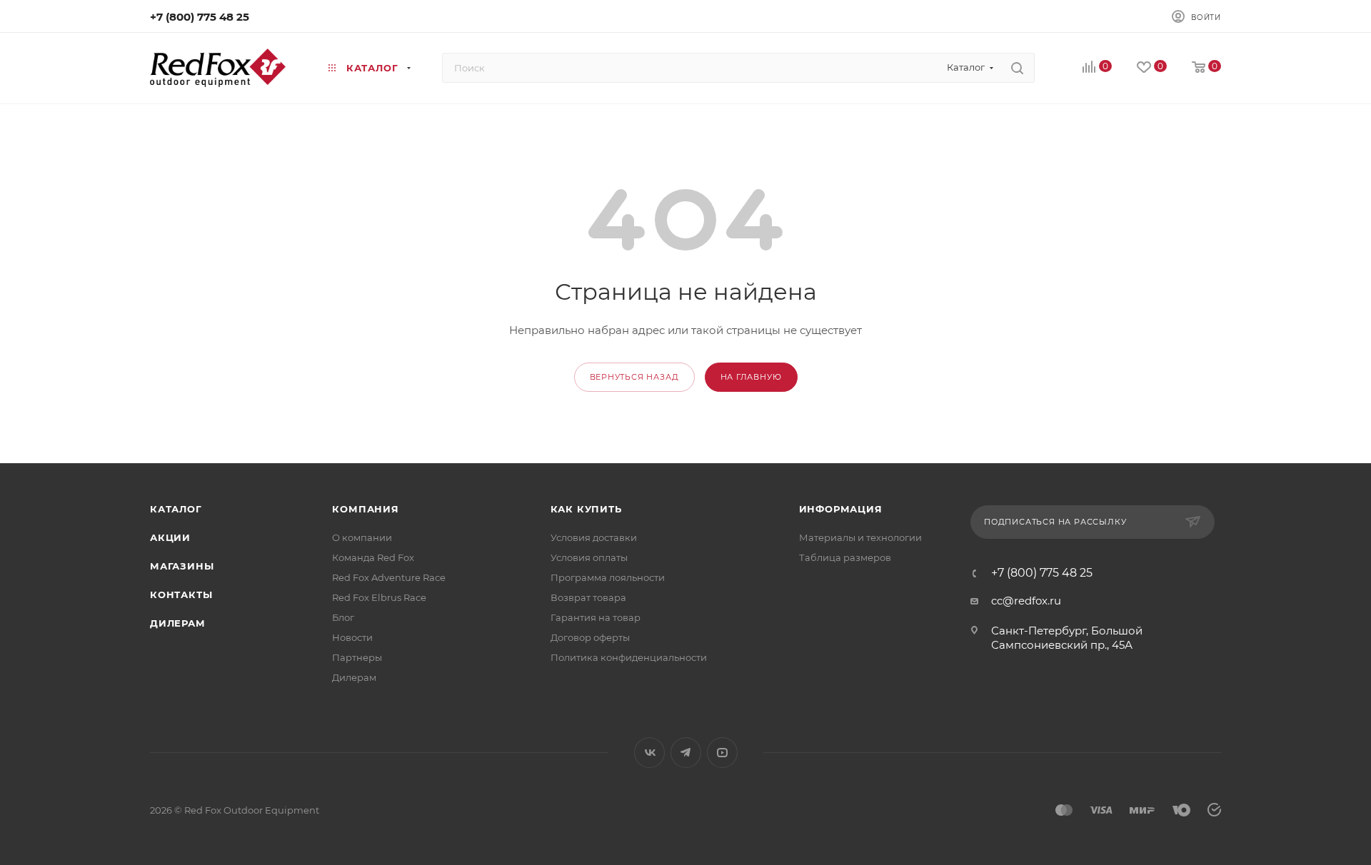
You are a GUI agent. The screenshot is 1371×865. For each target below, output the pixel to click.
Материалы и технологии (860, 537)
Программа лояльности (608, 577)
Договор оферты (590, 637)
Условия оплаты (589, 557)
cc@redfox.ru (1026, 600)
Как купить (586, 509)
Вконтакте (649, 752)
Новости (352, 637)
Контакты (181, 594)
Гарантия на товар (596, 617)
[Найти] (1017, 68)
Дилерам (178, 623)
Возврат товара (588, 597)
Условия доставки (594, 537)
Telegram (686, 752)
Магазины (182, 566)
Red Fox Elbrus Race (379, 597)
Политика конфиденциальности (629, 657)
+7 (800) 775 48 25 (199, 17)
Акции (170, 537)
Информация (841, 509)
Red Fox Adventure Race (389, 577)
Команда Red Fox (373, 557)
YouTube (722, 752)
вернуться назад (634, 377)
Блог (343, 617)
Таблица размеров (845, 557)
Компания (365, 509)
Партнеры (357, 657)
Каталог (176, 509)
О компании (362, 537)
